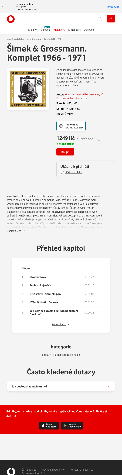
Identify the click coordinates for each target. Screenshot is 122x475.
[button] (71, 172)
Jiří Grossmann (91, 94)
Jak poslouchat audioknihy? (29, 386)
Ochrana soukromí (32, 473)
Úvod (9, 39)
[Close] (2, 7)
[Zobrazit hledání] (100, 19)
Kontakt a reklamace (82, 469)
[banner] (11, 19)
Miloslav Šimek (73, 94)
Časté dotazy (29, 469)
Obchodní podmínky (53, 469)
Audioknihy (19, 39)
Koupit (65, 152)
